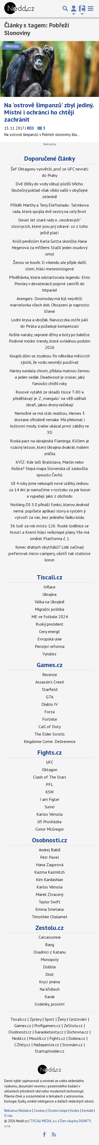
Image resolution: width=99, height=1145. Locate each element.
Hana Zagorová (49, 864)
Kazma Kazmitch (49, 872)
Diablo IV (49, 704)
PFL (49, 784)
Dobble (49, 966)
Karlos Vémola (49, 814)
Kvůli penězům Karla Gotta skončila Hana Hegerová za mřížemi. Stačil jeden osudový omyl (49, 247)
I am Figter (49, 799)
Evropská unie (49, 639)
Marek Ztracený (49, 894)
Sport (49, 1019)
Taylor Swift (49, 901)
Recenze (49, 674)
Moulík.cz (37, 1038)
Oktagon (49, 769)
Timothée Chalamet (50, 916)
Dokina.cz (76, 1038)
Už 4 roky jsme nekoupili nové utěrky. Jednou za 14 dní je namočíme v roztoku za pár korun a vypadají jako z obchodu (49, 490)
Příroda (11, 46)
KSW (49, 791)
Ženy (62, 1019)
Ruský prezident (49, 624)
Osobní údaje (58, 1110)
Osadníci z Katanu (50, 952)
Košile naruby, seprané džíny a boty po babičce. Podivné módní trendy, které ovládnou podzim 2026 (49, 341)
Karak (50, 996)
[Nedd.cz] (19, 8)
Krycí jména (49, 981)
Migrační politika (49, 609)
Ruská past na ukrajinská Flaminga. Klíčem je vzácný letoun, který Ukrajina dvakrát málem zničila (49, 447)
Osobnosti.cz (49, 840)
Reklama (10, 1110)
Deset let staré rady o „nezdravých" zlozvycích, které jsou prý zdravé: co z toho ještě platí (49, 226)
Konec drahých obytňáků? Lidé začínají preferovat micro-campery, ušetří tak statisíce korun (49, 553)
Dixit (49, 974)
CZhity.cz (22, 1044)
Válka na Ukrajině (49, 601)
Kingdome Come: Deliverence (50, 741)
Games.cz (50, 665)
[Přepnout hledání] (65, 8)
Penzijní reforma (49, 646)
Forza (49, 711)
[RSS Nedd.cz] (54, 1135)
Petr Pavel (49, 857)
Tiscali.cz (49, 577)
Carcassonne (50, 937)
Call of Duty (50, 726)
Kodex (75, 1110)
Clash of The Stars (49, 777)
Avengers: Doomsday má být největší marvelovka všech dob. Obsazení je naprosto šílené (49, 305)
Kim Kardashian (49, 879)
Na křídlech (50, 989)
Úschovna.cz (77, 1032)
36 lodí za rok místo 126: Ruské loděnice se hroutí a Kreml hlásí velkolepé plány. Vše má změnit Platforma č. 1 (49, 532)
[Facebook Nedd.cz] (44, 1135)
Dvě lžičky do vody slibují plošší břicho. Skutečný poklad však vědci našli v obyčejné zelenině (49, 190)
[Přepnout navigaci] (73, 8)
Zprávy (35, 1019)
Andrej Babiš (49, 849)
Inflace (49, 586)
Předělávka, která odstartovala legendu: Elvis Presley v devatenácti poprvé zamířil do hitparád (49, 284)
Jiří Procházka (49, 821)
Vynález (49, 653)
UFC (49, 762)
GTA (49, 696)
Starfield (49, 689)
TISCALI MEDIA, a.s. (43, 1121)
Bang (49, 944)
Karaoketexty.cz (49, 1032)
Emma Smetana (49, 909)
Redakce (25, 1110)
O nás (8, 1115)
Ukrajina (49, 594)
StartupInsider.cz (49, 1051)
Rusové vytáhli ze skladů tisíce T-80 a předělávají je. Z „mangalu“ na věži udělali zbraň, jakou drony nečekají (49, 398)
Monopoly (50, 959)
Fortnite (49, 719)
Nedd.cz (19, 1038)
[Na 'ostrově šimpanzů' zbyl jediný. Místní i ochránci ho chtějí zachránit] (49, 69)
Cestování (78, 1019)
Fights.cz (49, 752)
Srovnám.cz (72, 1044)
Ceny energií (49, 631)
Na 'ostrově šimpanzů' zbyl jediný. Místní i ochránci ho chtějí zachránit (48, 112)
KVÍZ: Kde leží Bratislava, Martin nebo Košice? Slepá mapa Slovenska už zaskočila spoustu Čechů (49, 468)
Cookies (40, 1110)
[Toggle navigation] (90, 8)
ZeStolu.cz (73, 1025)
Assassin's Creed (49, 682)
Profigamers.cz (47, 1025)
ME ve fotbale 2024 (49, 616)
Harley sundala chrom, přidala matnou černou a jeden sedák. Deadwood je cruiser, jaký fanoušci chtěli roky (49, 377)
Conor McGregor (49, 829)
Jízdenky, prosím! (49, 1004)
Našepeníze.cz (46, 1044)
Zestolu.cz (49, 928)
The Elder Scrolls (49, 734)
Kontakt (88, 1110)
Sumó (50, 806)
